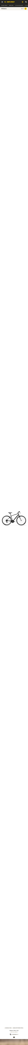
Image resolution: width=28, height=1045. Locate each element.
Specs (22, 8)
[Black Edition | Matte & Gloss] (14, 1037)
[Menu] (2, 2)
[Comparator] (26, 2)
